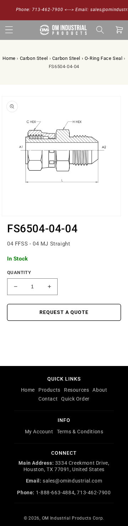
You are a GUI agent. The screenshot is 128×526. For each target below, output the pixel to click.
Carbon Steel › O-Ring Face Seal (87, 58)
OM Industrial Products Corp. (73, 518)
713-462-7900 (94, 492)
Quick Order (75, 399)
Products (49, 390)
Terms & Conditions (80, 431)
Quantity (19, 272)
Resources (76, 390)
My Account (39, 431)
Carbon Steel (34, 58)
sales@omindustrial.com (72, 481)
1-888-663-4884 (55, 492)
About (99, 390)
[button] (9, 30)
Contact (48, 399)
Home (8, 58)
